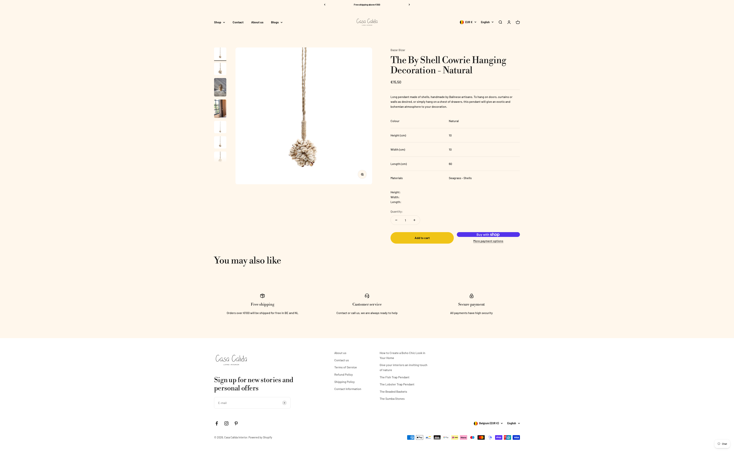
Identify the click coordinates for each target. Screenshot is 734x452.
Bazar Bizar (398, 50)
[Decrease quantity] (396, 220)
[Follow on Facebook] (216, 423)
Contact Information (347, 389)
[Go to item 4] (220, 109)
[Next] (409, 5)
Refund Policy (343, 374)
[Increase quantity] (414, 220)
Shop (217, 22)
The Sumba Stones (392, 398)
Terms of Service (345, 367)
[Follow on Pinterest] (236, 423)
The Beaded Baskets (393, 391)
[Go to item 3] (220, 88)
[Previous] (324, 5)
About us (257, 22)
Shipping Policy (344, 381)
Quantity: (397, 211)
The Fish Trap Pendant (394, 377)
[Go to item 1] (220, 54)
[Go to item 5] (220, 127)
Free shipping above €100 (367, 4)
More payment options (488, 241)
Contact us (341, 360)
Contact (238, 22)
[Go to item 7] (220, 158)
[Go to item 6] (220, 143)
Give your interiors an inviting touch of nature (403, 367)
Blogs (275, 22)
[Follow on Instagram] (226, 423)
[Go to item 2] (220, 69)
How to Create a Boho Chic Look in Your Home (402, 355)
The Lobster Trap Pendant (397, 384)
